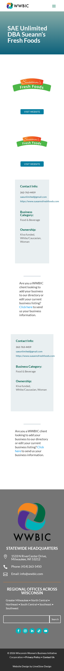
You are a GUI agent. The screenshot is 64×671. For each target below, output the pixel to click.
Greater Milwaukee (17, 600)
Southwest (12, 608)
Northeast (12, 604)
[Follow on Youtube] (45, 631)
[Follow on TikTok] (39, 631)
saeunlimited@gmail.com (33, 196)
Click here (25, 307)
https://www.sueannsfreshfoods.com (39, 201)
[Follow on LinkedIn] (32, 631)
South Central (28, 604)
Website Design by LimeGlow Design (32, 666)
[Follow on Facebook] (18, 631)
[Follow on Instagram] (25, 631)
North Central (39, 600)
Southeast (45, 604)
